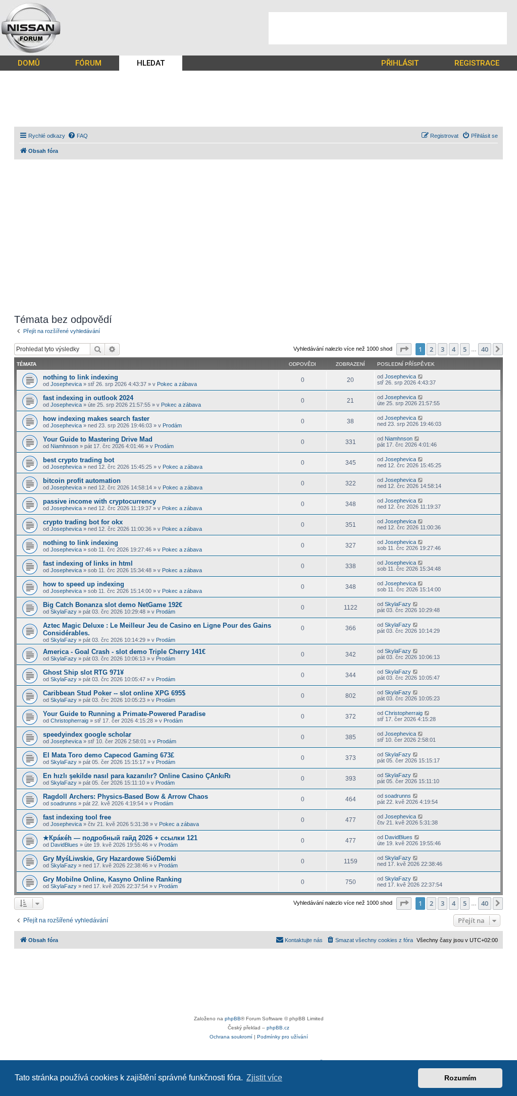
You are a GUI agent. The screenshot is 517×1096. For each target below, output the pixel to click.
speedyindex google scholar (87, 734)
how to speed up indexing (83, 584)
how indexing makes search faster (96, 418)
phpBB (233, 1018)
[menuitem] (78, 136)
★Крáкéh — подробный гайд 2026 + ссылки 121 (120, 838)
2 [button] (431, 349)
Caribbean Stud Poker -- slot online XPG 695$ (114, 693)
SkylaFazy (63, 612)
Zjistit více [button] (264, 1077)
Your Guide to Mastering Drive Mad (97, 439)
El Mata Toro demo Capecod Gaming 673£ (108, 755)
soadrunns (63, 803)
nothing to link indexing (80, 377)
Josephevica (66, 384)
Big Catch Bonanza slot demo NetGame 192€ (112, 605)
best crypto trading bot (78, 460)
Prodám (172, 425)
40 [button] (484, 349)
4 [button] (453, 349)
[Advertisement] (388, 28)
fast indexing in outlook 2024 (88, 398)
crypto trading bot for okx (83, 522)
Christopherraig (69, 721)
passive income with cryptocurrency (99, 501)
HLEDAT (151, 63)
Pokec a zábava (177, 384)
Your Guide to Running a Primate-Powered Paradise (124, 714)
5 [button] (465, 349)
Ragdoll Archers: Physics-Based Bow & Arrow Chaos (125, 796)
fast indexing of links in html (88, 563)
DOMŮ (29, 63)
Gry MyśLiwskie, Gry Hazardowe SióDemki (109, 858)
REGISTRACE (476, 63)
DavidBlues (64, 845)
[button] (403, 349)
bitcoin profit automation (82, 480)
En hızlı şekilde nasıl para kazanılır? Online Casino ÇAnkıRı (137, 776)
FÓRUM (88, 63)
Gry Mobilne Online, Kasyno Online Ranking (112, 879)
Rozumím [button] (460, 1078)
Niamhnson (64, 446)
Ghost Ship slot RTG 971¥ (83, 672)
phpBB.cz (278, 1027)
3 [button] (442, 349)
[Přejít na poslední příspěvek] (421, 376)
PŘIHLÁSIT (400, 63)
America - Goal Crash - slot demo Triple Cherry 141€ (124, 651)
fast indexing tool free (77, 817)
